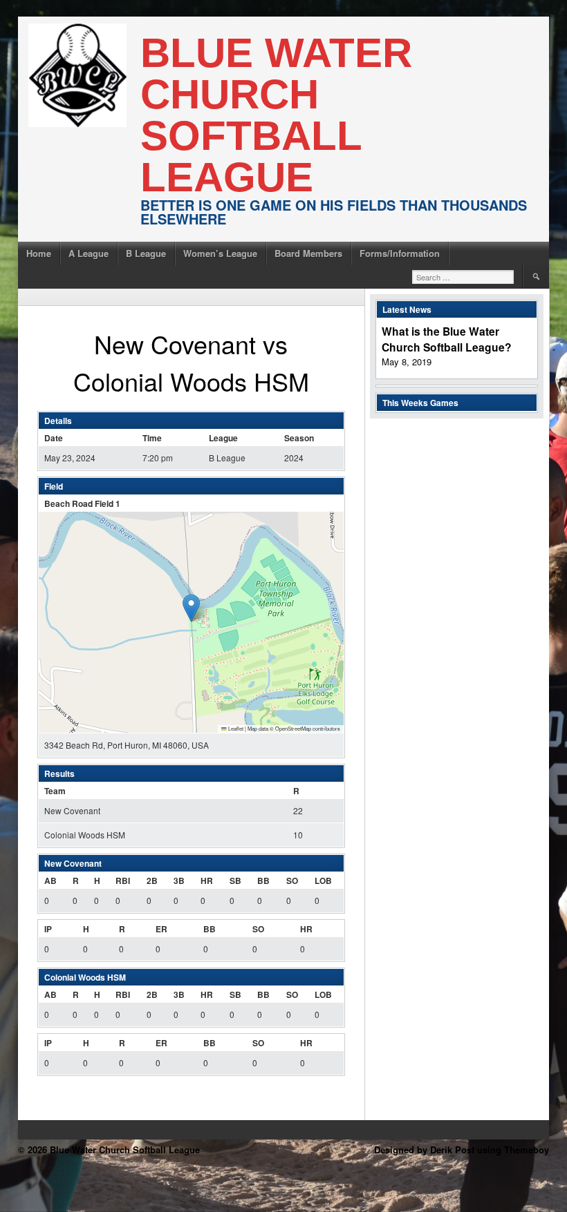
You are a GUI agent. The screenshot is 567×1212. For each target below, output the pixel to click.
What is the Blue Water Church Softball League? (447, 339)
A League (88, 253)
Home (38, 253)
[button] (191, 608)
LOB (323, 880)
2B (152, 880)
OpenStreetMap (293, 728)
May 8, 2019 (406, 361)
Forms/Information (400, 253)
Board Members (308, 253)
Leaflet (235, 728)
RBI (122, 880)
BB (263, 880)
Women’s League (220, 253)
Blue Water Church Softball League (276, 115)
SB (235, 880)
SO (292, 880)
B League (146, 253)
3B (179, 880)
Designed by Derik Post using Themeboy (461, 1149)
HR (207, 880)
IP (48, 929)
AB (50, 880)
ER (161, 929)
